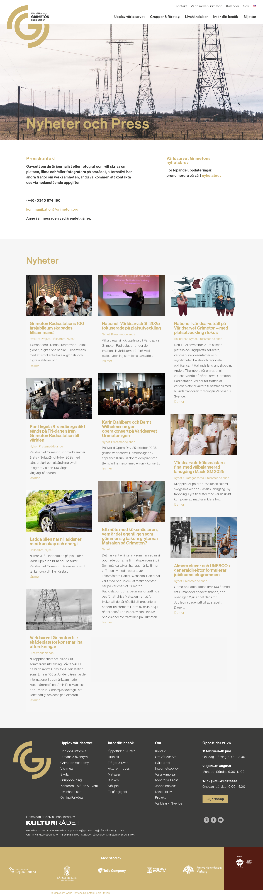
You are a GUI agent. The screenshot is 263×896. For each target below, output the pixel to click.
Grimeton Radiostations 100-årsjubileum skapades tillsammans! (58, 328)
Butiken (113, 780)
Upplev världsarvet (129, 17)
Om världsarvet (166, 757)
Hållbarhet (58, 339)
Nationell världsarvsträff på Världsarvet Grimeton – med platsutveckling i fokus (201, 328)
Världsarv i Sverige (168, 803)
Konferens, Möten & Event (79, 786)
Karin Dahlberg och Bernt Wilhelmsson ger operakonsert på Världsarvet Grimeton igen (129, 429)
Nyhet (71, 339)
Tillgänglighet (117, 792)
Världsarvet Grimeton (206, 6)
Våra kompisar (165, 774)
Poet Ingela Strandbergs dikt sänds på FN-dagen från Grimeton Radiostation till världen (57, 433)
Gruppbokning (71, 780)
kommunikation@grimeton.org (52, 209)
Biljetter (249, 17)
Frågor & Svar (118, 763)
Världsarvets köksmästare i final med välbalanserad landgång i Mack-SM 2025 (200, 467)
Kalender (232, 6)
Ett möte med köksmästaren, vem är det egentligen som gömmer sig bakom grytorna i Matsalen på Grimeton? (130, 536)
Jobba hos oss (166, 786)
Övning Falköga (71, 797)
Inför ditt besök (225, 17)
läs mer (35, 365)
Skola (64, 774)
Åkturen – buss (119, 768)
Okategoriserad (193, 478)
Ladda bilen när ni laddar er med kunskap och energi (56, 541)
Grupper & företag (165, 17)
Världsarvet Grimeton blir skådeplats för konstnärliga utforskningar (56, 642)
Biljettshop (215, 799)
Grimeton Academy (74, 763)
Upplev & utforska (73, 751)
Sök (246, 6)
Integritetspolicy (167, 768)
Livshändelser (196, 17)
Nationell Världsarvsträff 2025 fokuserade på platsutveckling (131, 326)
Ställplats (114, 786)
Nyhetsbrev (163, 792)
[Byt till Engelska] (254, 7)
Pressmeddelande (51, 446)
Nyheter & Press (167, 780)
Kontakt (181, 6)
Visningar (67, 768)
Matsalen (114, 774)
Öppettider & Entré (121, 751)
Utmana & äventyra (74, 757)
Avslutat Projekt (40, 339)
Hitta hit (113, 757)
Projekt (160, 797)
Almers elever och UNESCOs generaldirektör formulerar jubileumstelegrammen (202, 570)
